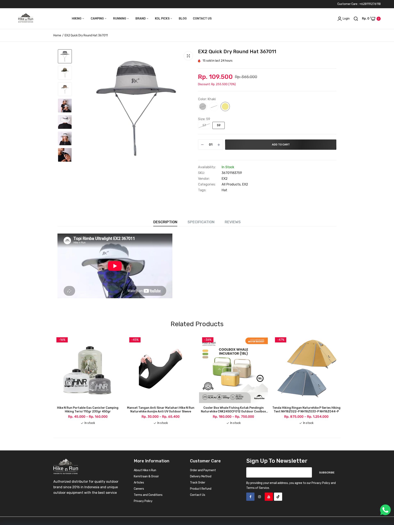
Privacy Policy (143, 501)
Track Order (197, 482)
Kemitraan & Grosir (146, 476)
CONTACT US (202, 18)
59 (218, 125)
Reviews (233, 222)
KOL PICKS (162, 18)
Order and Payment (203, 470)
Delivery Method (200, 476)
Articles (139, 482)
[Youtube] (269, 497)
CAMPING (97, 18)
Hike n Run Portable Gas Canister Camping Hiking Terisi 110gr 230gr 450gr (87, 409)
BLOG (183, 18)
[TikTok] (278, 497)
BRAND (140, 18)
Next (341, 380)
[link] (386, 495)
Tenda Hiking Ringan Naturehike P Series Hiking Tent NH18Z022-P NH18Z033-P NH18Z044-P (306, 409)
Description (165, 222)
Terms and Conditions (148, 495)
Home (57, 35)
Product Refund (200, 488)
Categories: (207, 184)
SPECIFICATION (201, 222)
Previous (53, 380)
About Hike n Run (145, 470)
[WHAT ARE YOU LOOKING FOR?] (356, 19)
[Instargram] (259, 497)
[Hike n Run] (25, 19)
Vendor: (204, 179)
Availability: (207, 167)
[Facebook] (250, 497)
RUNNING (120, 18)
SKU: (201, 173)
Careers (139, 488)
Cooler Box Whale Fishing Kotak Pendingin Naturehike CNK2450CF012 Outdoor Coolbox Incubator (233, 409)
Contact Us (197, 495)
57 (204, 125)
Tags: (202, 190)
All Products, (232, 184)
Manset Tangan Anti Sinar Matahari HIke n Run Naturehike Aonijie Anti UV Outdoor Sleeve (160, 409)
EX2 (225, 179)
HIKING (77, 18)
